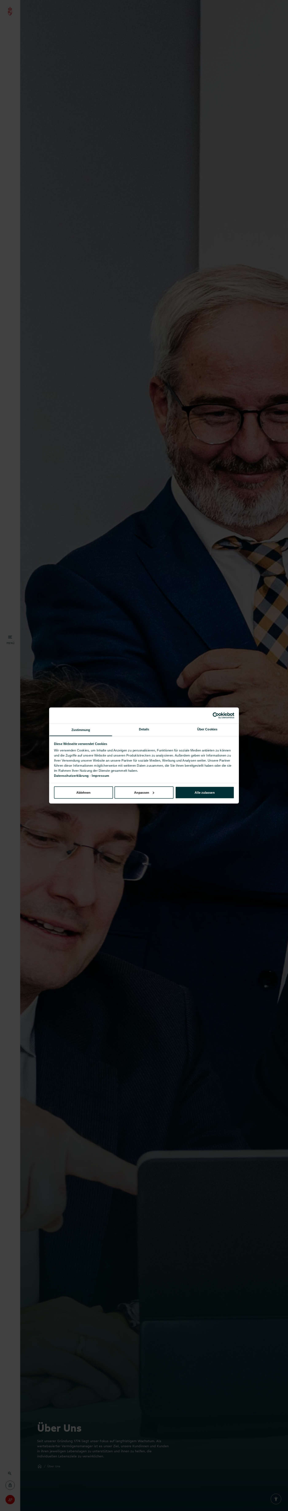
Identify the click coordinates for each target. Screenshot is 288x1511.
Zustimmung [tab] (80, 730)
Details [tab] (144, 729)
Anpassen (141, 792)
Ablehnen (83, 792)
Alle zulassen (204, 792)
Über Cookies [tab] (207, 729)
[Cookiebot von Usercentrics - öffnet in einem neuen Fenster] (215, 715)
